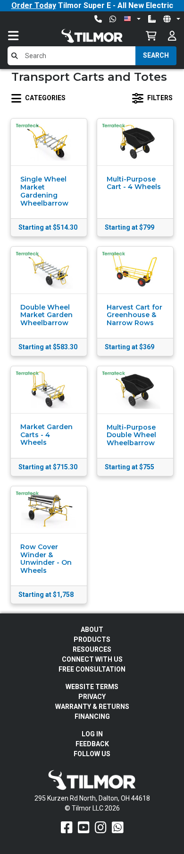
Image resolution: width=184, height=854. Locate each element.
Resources (92, 649)
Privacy (92, 696)
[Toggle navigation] (23, 35)
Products (92, 639)
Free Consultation (92, 669)
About (92, 629)
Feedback (92, 744)
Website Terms (92, 686)
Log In (92, 734)
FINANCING (92, 716)
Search (156, 55)
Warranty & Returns (92, 706)
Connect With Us (92, 659)
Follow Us (92, 754)
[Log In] (172, 36)
